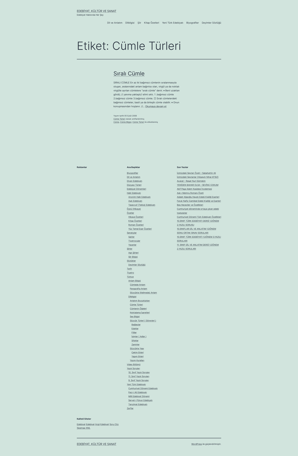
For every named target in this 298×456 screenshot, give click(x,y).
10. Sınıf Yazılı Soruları (139, 372)
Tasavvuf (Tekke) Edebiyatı (141, 205)
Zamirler (136, 344)
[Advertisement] (94, 185)
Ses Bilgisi (135, 316)
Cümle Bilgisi (125, 122)
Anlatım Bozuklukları (140, 300)
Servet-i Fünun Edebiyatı (140, 400)
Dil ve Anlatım (114, 22)
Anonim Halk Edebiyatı (139, 197)
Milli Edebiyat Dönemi (138, 396)
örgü (97, 424)
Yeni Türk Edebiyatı (172, 22)
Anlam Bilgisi (134, 281)
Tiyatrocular (134, 241)
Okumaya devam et (155, 106)
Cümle (116, 122)
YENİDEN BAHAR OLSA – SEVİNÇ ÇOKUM (197, 185)
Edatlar (135, 328)
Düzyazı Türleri (134, 185)
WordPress (196, 444)
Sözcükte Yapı (137, 348)
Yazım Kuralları (137, 360)
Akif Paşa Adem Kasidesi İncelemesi (194, 189)
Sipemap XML (83, 428)
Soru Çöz (114, 424)
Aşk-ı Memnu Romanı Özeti (190, 193)
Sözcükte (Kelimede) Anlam (143, 292)
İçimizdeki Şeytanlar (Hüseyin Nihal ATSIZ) (197, 177)
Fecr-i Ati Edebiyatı (137, 392)
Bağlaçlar (136, 324)
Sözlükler (131, 261)
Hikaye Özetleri (135, 217)
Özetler (130, 213)
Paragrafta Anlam (138, 288)
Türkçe (130, 277)
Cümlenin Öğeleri (138, 308)
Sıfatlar (135, 340)
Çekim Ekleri (138, 352)
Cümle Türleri (119, 119)
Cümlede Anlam (137, 284)
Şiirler (129, 249)
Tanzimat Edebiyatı (137, 404)
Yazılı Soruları (133, 368)
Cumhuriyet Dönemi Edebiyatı (143, 388)
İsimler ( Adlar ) (139, 336)
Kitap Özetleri (151, 22)
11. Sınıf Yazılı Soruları (138, 376)
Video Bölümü (133, 364)
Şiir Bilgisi (133, 257)
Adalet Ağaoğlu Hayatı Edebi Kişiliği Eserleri (198, 197)
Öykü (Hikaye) (134, 209)
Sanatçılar (132, 233)
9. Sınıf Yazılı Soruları (138, 380)
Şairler (131, 237)
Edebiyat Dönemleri (136, 189)
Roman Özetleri (136, 225)
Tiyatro (130, 272)
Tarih (129, 268)
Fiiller (134, 332)
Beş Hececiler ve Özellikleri (190, 205)
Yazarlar (132, 245)
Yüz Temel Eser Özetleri (140, 229)
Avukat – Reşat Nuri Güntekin (191, 181)
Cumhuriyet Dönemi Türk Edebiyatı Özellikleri (199, 217)
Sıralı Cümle (129, 73)
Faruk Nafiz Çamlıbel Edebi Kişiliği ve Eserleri (199, 201)
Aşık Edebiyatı (135, 201)
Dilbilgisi (129, 22)
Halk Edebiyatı (134, 193)
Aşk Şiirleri (133, 253)
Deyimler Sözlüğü (211, 22)
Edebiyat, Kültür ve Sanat (96, 11)
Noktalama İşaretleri (140, 312)
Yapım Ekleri (138, 356)
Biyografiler (192, 22)
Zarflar (130, 408)
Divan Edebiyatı (134, 181)
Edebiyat (81, 424)
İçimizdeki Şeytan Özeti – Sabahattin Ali (196, 173)
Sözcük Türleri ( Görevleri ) (143, 320)
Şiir (139, 22)
